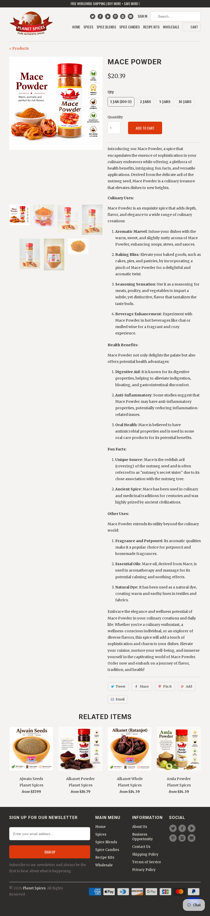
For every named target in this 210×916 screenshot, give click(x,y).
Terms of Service (146, 862)
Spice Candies (129, 27)
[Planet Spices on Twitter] (93, 18)
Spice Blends (106, 27)
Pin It (167, 686)
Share (144, 686)
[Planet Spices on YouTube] (108, 18)
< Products (19, 48)
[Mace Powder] (55, 103)
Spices (88, 27)
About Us (139, 827)
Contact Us (141, 847)
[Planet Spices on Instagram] (123, 18)
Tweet (120, 686)
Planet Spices (34, 888)
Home (76, 27)
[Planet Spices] (31, 24)
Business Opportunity (142, 836)
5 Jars (165, 102)
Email (120, 699)
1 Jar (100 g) (121, 102)
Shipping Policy (145, 854)
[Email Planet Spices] (131, 18)
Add (189, 686)
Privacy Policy (144, 870)
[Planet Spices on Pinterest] (115, 18)
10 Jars (185, 102)
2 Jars (145, 102)
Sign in (142, 16)
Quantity (115, 117)
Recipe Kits (151, 27)
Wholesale (171, 27)
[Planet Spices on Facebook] (100, 18)
